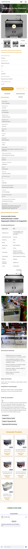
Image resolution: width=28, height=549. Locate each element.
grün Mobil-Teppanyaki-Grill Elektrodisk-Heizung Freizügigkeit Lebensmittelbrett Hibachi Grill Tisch (20, 450)
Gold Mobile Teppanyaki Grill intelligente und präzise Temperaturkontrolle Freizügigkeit (7, 472)
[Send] (26, 546)
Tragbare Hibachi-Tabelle (8, 418)
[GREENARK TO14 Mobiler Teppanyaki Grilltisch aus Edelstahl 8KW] (7, 486)
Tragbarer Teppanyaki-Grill (9, 421)
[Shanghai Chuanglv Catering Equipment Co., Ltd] (5, 2)
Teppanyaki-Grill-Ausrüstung (9, 424)
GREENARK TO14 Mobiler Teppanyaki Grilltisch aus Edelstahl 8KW (7, 495)
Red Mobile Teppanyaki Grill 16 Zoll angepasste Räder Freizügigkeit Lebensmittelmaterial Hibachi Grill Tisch (21, 472)
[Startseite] (14, 509)
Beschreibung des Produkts (20, 94)
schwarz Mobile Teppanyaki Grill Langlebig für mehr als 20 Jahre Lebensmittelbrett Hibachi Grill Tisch (7, 450)
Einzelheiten (7, 93)
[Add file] (2, 546)
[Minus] (26, 517)
